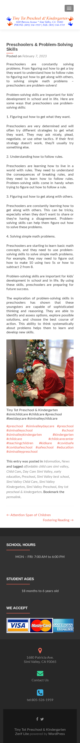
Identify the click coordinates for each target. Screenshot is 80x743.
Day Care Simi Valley (37, 471)
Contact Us (40, 680)
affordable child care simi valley (46, 466)
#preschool (14, 426)
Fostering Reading (58, 520)
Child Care (13, 471)
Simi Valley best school (53, 476)
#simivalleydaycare (40, 426)
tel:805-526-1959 (40, 700)
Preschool (28, 476)
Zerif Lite (22, 734)
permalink (13, 497)
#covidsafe (65, 443)
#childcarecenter (61, 439)
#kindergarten (63, 434)
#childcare (14, 439)
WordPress (56, 734)
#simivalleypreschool (22, 451)
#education (65, 447)
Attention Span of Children (28, 515)
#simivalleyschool (19, 430)
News (66, 461)
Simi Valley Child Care (22, 481)
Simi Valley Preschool (41, 487)
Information (52, 461)
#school (68, 430)
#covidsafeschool (19, 447)
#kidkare (45, 443)
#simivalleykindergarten (24, 434)
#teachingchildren (19, 443)
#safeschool (45, 447)
